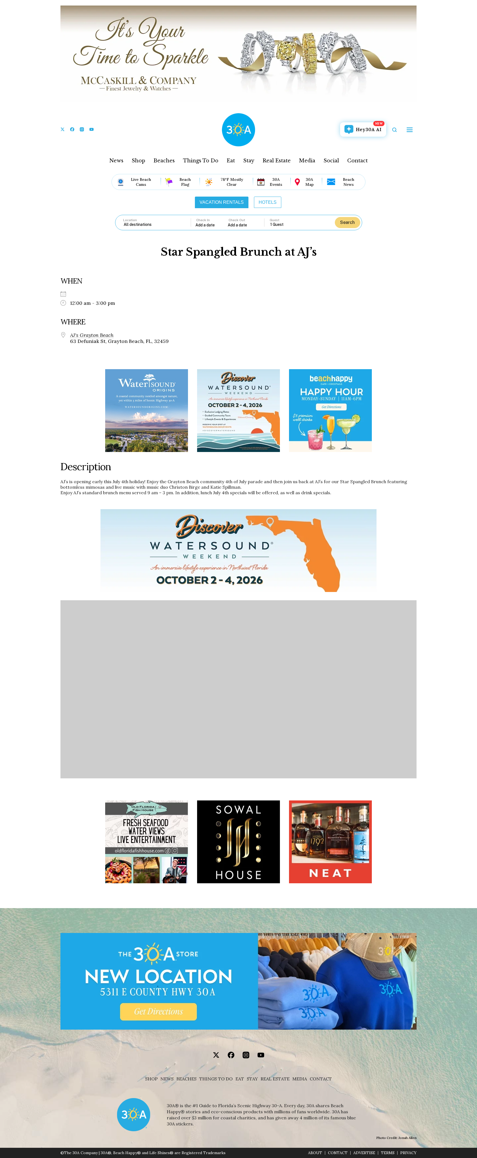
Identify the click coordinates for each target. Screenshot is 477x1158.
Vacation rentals (222, 202)
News (116, 161)
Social (331, 161)
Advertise (364, 1153)
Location (130, 220)
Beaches (164, 161)
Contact (357, 161)
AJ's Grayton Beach (91, 335)
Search (347, 222)
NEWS (167, 1079)
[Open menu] (410, 130)
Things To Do (200, 161)
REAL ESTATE (275, 1079)
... (211, 225)
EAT (239, 1079)
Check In (203, 220)
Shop (138, 161)
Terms (387, 1153)
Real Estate (277, 161)
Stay (248, 161)
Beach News (348, 182)
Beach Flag (185, 182)
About (315, 1153)
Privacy (408, 1153)
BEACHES (186, 1079)
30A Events (276, 182)
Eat (231, 161)
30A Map (309, 182)
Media (307, 161)
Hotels (268, 202)
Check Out (237, 220)
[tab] (221, 202)
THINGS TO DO (216, 1079)
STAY (252, 1079)
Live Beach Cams (141, 182)
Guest (274, 220)
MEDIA (299, 1079)
